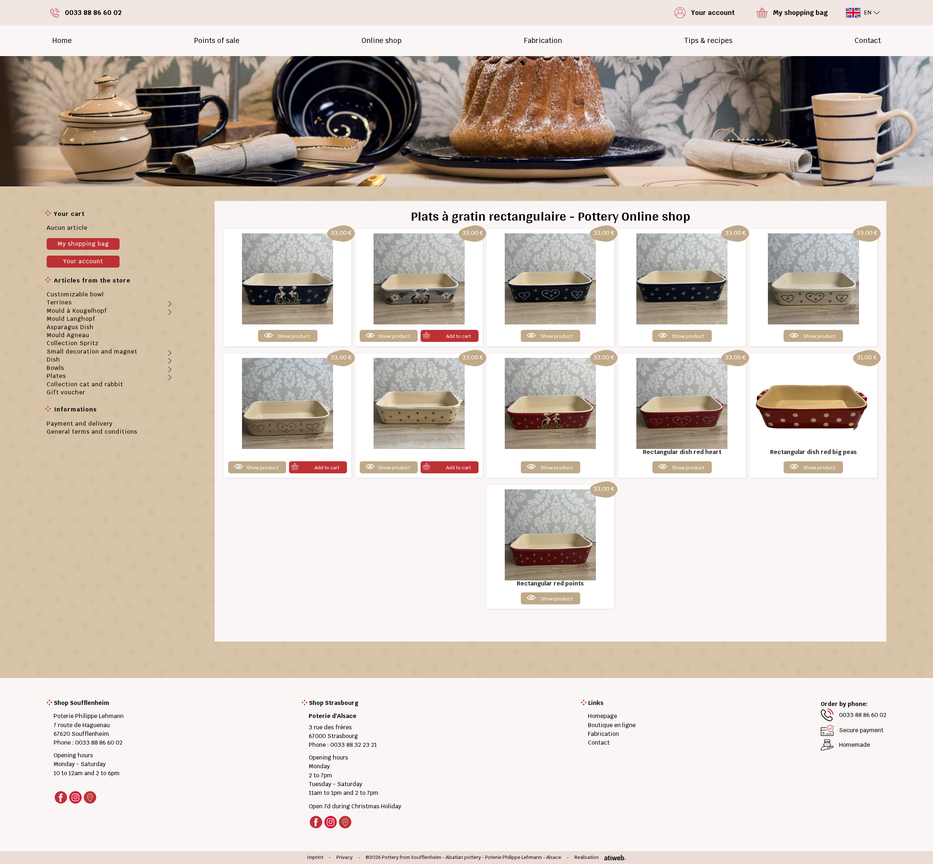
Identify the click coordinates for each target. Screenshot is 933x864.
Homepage (602, 716)
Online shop (382, 40)
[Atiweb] (612, 857)
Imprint (315, 857)
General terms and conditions (92, 431)
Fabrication (543, 40)
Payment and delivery (80, 423)
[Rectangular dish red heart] (681, 403)
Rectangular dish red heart (682, 452)
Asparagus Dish (70, 327)
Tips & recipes (708, 40)
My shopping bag (83, 244)
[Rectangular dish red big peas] (813, 403)
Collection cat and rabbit (85, 384)
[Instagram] (75, 797)
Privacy (344, 857)
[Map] (90, 797)
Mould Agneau (68, 335)
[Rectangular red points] (550, 534)
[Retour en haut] (916, 850)
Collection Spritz (73, 343)
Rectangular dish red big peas (813, 452)
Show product (294, 336)
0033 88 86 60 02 (98, 742)
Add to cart (458, 336)
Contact (868, 40)
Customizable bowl (75, 294)
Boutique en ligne (612, 725)
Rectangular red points (550, 583)
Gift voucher (66, 392)
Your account (83, 261)
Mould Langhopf (71, 319)
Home (62, 40)
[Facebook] (61, 797)
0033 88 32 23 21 (353, 745)
